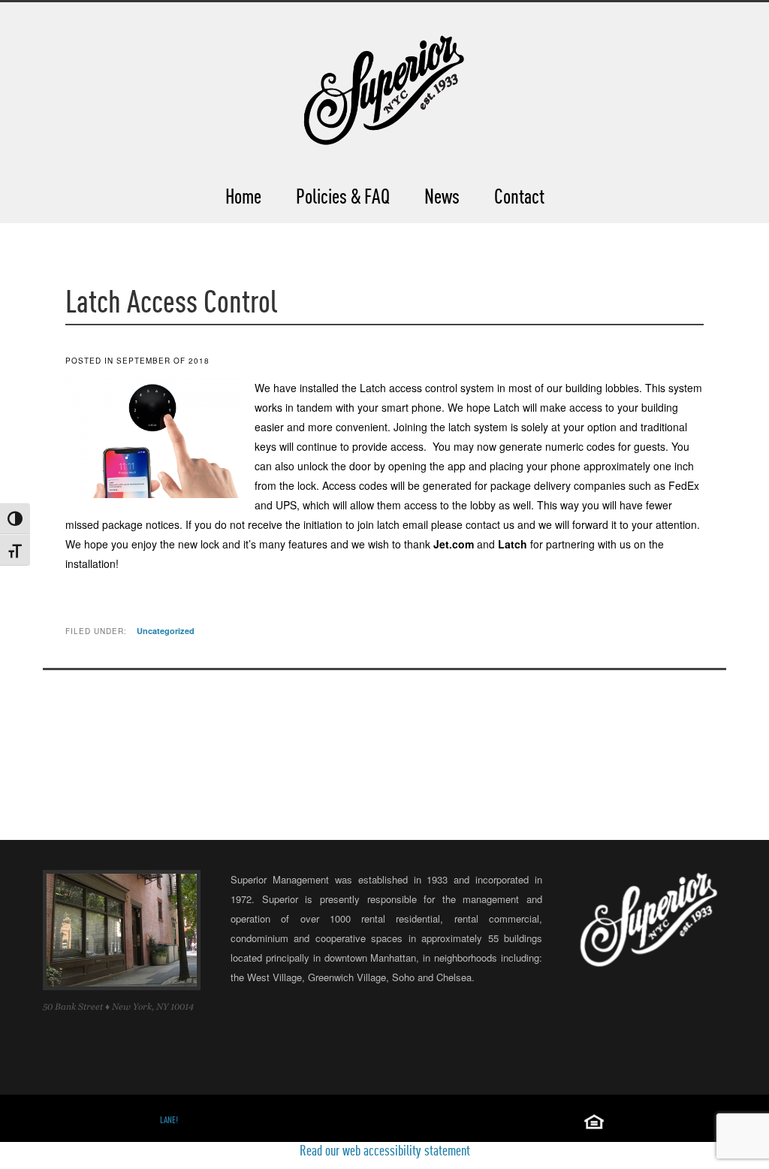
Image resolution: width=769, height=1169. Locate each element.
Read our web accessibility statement (385, 1150)
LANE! (169, 1119)
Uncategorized (166, 630)
